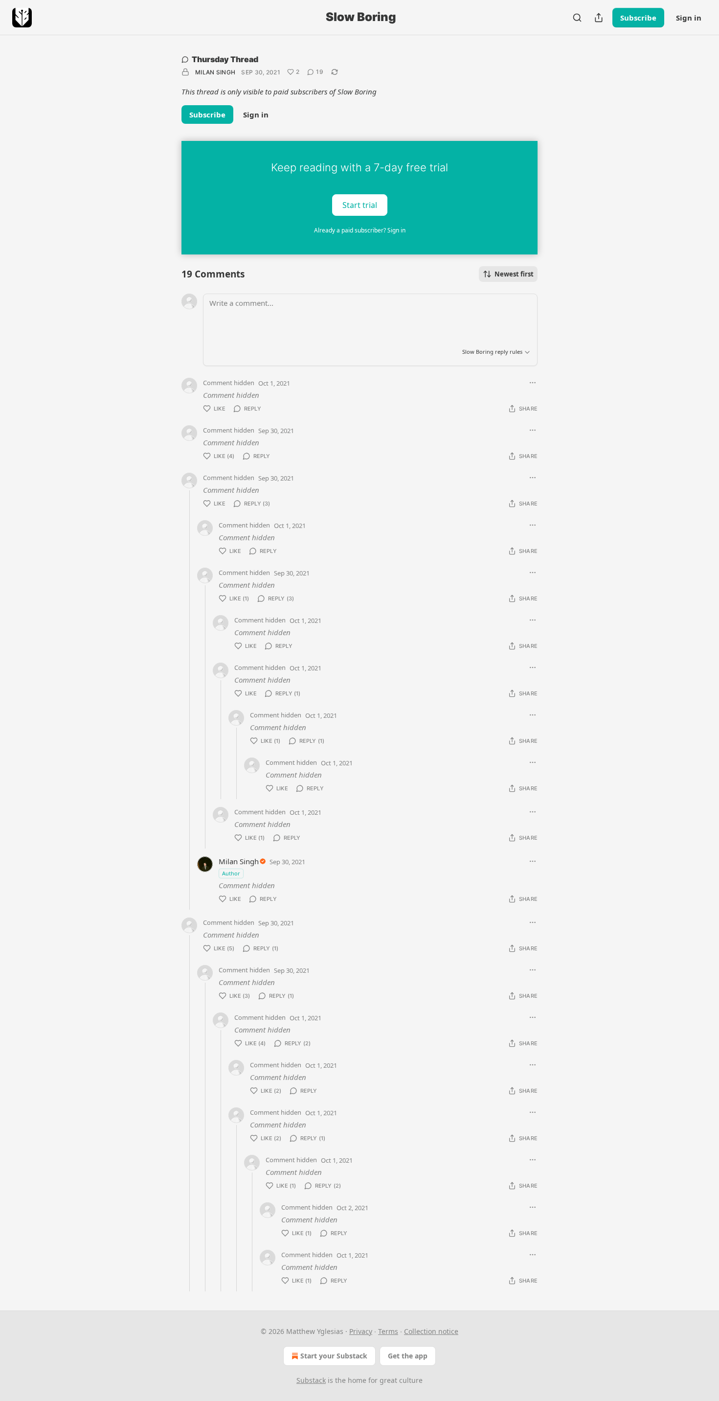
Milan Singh (215, 72)
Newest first (514, 274)
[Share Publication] (598, 17)
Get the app (407, 1355)
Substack (311, 1380)
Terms (388, 1331)
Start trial (359, 204)
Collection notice (431, 1331)
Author (231, 873)
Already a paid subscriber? (359, 230)
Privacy (360, 1331)
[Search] (577, 17)
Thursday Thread (225, 59)
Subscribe (638, 18)
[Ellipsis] (532, 382)
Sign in (688, 18)
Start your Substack (333, 1355)
